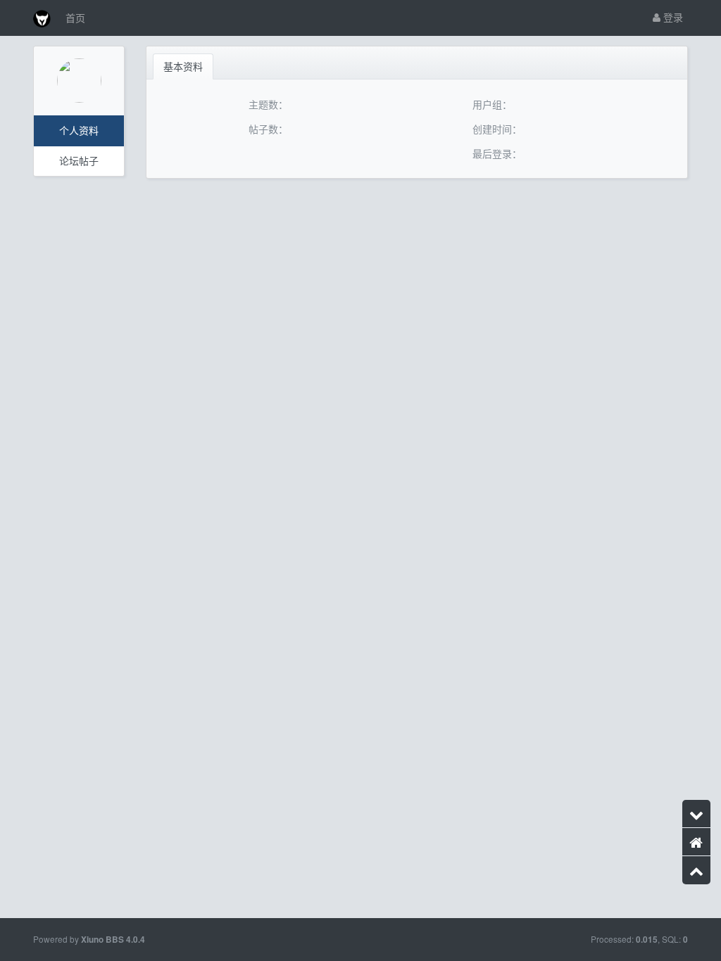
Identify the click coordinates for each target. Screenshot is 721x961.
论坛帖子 (79, 160)
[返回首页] (696, 842)
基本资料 (183, 66)
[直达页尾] (696, 814)
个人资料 (79, 130)
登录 (671, 17)
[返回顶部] (696, 870)
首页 (75, 18)
